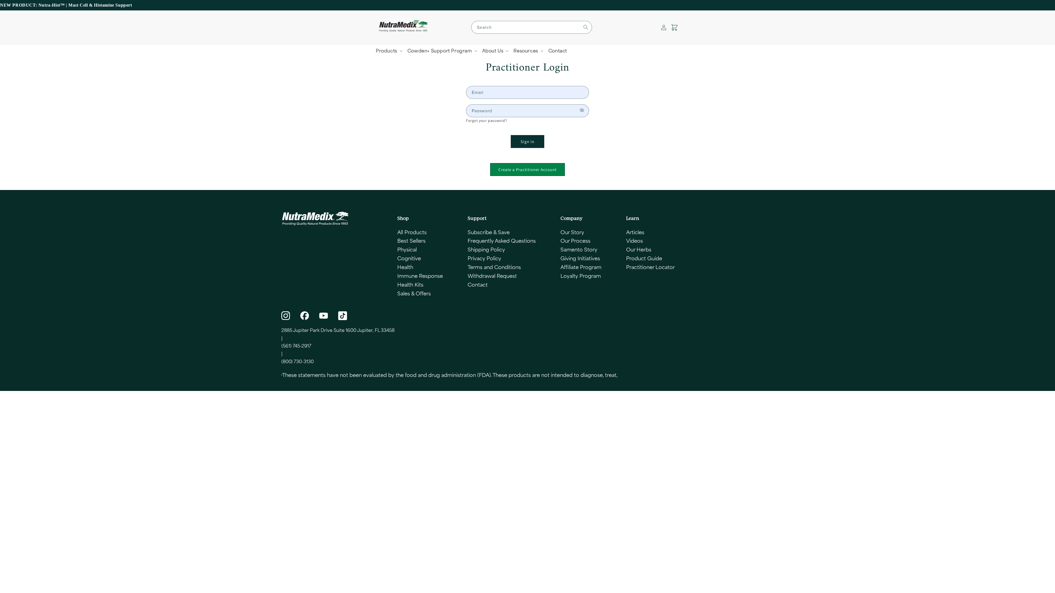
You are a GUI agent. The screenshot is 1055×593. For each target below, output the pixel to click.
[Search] (586, 27)
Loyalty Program (580, 275)
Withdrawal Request (492, 275)
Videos (634, 240)
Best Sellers (411, 240)
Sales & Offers (414, 293)
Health (405, 267)
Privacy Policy (484, 258)
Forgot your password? (486, 120)
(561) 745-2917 (296, 346)
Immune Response (420, 275)
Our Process (575, 240)
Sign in (527, 141)
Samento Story (578, 249)
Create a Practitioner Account (527, 169)
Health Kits (410, 284)
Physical (407, 249)
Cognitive (409, 258)
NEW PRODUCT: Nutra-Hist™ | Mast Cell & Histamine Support (66, 5)
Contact (478, 284)
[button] (674, 27)
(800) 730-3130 (297, 361)
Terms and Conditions (494, 267)
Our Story (572, 232)
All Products (412, 232)
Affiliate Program (580, 267)
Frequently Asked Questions (502, 240)
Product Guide (644, 258)
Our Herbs (638, 249)
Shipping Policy (486, 249)
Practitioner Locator (650, 267)
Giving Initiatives (580, 258)
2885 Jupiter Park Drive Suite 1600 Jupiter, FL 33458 (338, 330)
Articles (635, 232)
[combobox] (531, 27)
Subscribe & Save (489, 232)
